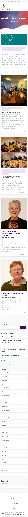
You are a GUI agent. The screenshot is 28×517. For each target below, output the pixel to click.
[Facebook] (2, 9)
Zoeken (4, 324)
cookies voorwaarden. (18, 514)
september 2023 (6, 451)
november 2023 (6, 444)
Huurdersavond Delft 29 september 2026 (11, 336)
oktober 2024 (5, 414)
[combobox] (14, 486)
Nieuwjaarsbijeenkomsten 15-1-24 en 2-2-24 (12, 52)
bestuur (16, 21)
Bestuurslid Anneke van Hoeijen (9, 297)
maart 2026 (4, 380)
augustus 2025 (5, 395)
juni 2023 (4, 459)
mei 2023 (4, 462)
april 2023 (4, 466)
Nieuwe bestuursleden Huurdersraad (10, 355)
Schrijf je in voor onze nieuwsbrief (13, 1)
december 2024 (6, 406)
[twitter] (5, 9)
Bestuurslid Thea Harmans (8, 237)
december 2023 (6, 440)
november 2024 (6, 410)
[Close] (25, 513)
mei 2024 (4, 425)
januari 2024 (5, 436)
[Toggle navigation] (25, 6)
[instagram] (12, 9)
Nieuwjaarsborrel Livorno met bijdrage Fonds (12, 112)
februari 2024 (5, 432)
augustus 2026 (5, 372)
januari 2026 (5, 384)
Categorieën (4, 483)
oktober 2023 (5, 447)
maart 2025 (4, 402)
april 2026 (4, 376)
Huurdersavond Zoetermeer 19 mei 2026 (11, 346)
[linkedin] (9, 9)
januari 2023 (5, 470)
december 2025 (6, 387)
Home (11, 21)
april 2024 (4, 429)
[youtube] (7, 9)
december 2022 (6, 474)
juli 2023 (4, 455)
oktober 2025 (5, 391)
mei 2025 (4, 399)
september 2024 (6, 417)
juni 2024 (4, 421)
